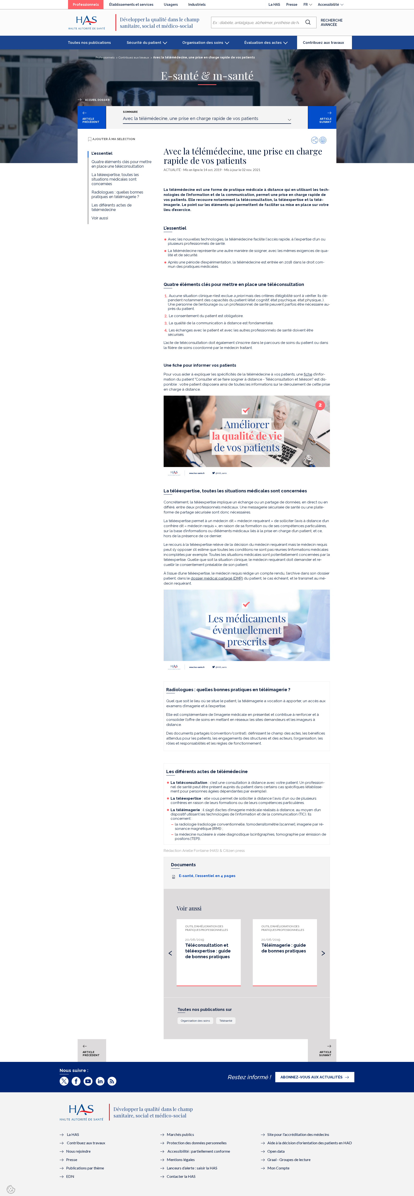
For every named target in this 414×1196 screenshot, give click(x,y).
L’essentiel (102, 153)
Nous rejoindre (78, 1151)
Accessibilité (328, 4)
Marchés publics (181, 1134)
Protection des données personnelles (197, 1142)
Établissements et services (131, 4)
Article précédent (90, 120)
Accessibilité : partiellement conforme (199, 1151)
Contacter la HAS (181, 1176)
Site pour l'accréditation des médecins (298, 1134)
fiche (308, 374)
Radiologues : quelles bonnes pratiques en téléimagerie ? (117, 194)
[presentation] (170, 952)
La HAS (274, 4)
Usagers (171, 4)
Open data (276, 1151)
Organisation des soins (195, 1020)
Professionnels (88, 5)
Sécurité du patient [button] (144, 42)
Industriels (197, 4)
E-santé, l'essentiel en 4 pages (207, 876)
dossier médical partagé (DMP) (217, 578)
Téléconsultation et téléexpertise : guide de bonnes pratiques (208, 951)
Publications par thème (85, 1168)
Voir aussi (100, 218)
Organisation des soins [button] (202, 42)
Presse (291, 4)
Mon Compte (278, 1168)
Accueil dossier (97, 100)
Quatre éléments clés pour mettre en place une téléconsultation (121, 164)
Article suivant (325, 120)
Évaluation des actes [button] (263, 42)
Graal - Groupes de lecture (288, 1159)
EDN (70, 1176)
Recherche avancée (332, 22)
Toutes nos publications (89, 42)
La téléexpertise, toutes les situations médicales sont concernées (115, 179)
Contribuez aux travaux (327, 44)
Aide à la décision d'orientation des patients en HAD (309, 1142)
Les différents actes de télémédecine (112, 207)
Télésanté (225, 1020)
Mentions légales (181, 1159)
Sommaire (130, 112)
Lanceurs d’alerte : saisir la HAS (192, 1168)
